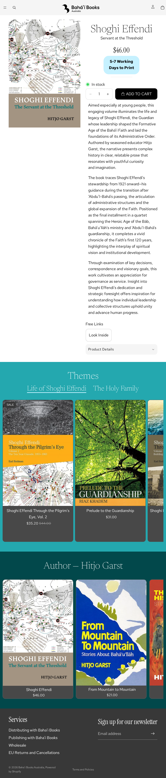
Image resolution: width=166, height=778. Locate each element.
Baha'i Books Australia (31, 767)
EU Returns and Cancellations (34, 752)
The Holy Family (116, 388)
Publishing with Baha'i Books (33, 737)
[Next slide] (150, 471)
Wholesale (17, 745)
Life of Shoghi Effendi (56, 388)
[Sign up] (152, 733)
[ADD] (66, 679)
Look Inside (99, 335)
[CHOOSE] (66, 499)
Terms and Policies (83, 769)
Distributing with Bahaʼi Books (34, 730)
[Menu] (5, 8)
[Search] (14, 7)
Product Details (101, 349)
